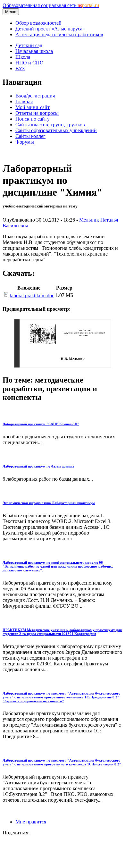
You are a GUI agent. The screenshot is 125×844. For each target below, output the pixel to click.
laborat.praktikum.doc (32, 295)
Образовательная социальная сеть (51, 5)
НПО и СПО (29, 62)
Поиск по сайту (32, 119)
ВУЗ (20, 68)
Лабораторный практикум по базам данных (38, 466)
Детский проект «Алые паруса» (50, 28)
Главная (24, 101)
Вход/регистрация (35, 95)
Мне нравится (30, 821)
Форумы (24, 142)
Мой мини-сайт (32, 107)
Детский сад (28, 45)
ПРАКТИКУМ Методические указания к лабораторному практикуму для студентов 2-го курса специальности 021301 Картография (62, 632)
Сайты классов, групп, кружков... (52, 124)
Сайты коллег (30, 136)
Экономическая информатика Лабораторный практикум (49, 503)
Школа (22, 57)
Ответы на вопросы (37, 113)
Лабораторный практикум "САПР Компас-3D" (41, 424)
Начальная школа (34, 51)
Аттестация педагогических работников (59, 34)
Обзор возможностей (38, 23)
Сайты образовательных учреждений (56, 130)
